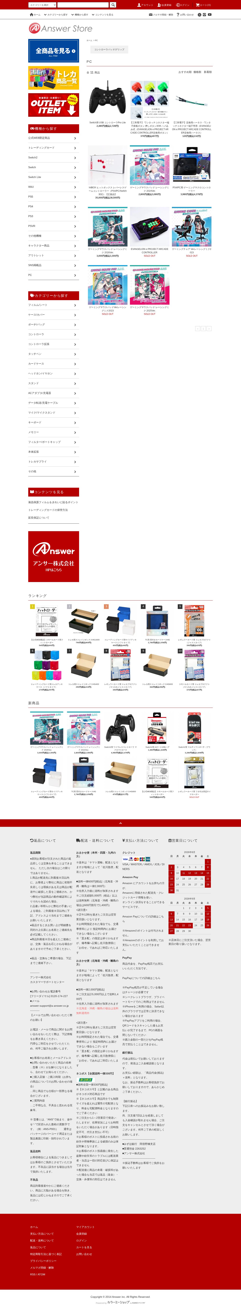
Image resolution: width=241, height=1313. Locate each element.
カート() (205, 5)
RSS (32, 1274)
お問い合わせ (187, 14)
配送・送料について (42, 1240)
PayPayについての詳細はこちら (141, 978)
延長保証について (38, 517)
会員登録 (167, 5)
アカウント (147, 5)
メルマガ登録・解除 (163, 14)
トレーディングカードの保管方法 (48, 509)
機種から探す (81, 14)
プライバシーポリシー (43, 1260)
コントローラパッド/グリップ (109, 49)
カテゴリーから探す (57, 14)
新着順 (208, 71)
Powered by (101, 1303)
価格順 (197, 71)
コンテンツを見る (104, 14)
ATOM (41, 1274)
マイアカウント (85, 1226)
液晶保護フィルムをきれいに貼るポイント (53, 502)
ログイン (185, 5)
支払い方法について (42, 1233)
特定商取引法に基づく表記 (46, 1254)
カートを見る (84, 1247)
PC (96, 40)
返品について (38, 1247)
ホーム (37, 14)
